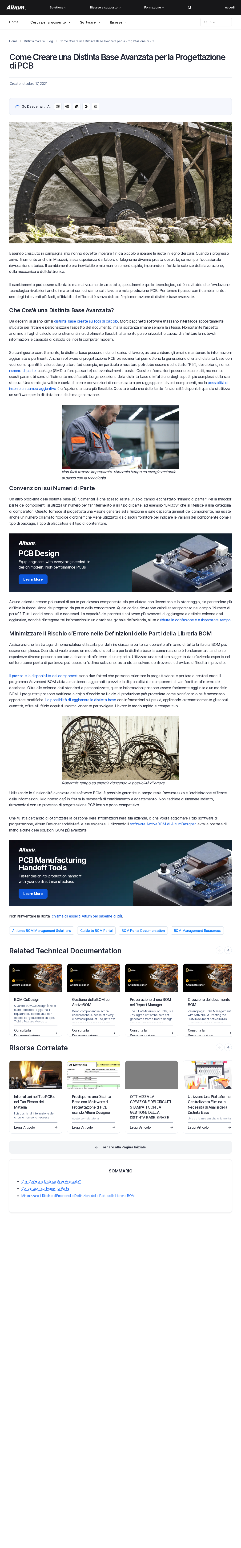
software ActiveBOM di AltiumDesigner (162, 824)
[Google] (86, 106)
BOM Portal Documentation (143, 931)
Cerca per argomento (48, 22)
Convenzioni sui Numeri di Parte (45, 1188)
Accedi (230, 7)
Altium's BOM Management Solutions (41, 931)
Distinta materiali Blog (38, 41)
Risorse (116, 22)
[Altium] (16, 7)
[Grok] (95, 106)
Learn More (33, 579)
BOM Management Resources (197, 931)
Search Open (189, 7)
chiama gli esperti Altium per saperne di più (87, 916)
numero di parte (22, 370)
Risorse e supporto (104, 7)
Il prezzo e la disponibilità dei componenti (43, 675)
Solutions (56, 7)
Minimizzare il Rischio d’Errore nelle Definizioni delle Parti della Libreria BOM (78, 1196)
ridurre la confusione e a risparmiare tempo (195, 620)
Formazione (152, 7)
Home (14, 22)
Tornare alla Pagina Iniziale (123, 1147)
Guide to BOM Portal (96, 931)
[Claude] (76, 106)
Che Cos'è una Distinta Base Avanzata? (51, 1181)
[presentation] (228, 950)
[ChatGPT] (58, 106)
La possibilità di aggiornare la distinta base (80, 699)
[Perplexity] (67, 106)
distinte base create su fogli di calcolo (86, 321)
